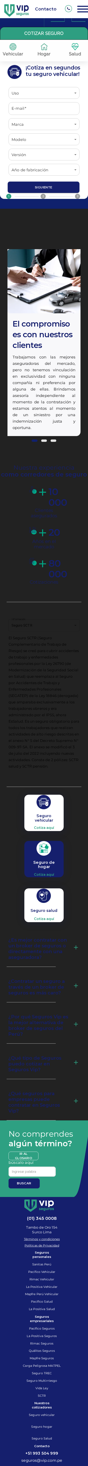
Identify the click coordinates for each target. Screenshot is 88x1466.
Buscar (24, 1183)
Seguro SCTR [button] (22, 625)
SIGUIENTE (43, 187)
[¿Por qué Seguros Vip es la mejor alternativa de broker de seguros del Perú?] (75, 1024)
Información (18, 619)
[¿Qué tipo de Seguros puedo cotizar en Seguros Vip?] (75, 1062)
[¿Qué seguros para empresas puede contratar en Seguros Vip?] (75, 1101)
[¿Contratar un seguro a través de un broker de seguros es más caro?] (75, 986)
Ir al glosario (23, 1156)
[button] (44, 93)
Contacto (45, 9)
